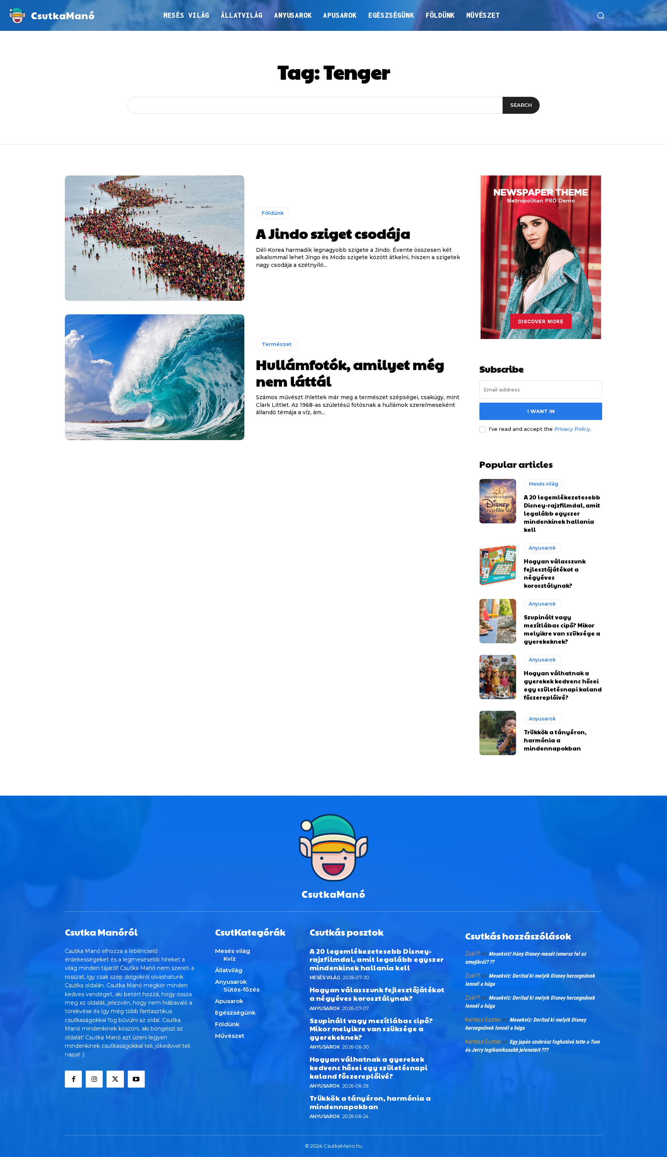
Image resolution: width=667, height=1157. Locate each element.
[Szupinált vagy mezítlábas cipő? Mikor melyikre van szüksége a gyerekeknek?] (497, 621)
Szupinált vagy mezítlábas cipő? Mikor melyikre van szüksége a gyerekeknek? (562, 629)
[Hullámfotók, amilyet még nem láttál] (154, 377)
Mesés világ (543, 484)
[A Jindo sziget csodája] (154, 238)
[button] (600, 15)
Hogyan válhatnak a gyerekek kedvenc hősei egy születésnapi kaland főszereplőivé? (563, 685)
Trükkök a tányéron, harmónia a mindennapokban (555, 740)
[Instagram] (94, 1079)
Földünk (273, 213)
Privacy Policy (572, 429)
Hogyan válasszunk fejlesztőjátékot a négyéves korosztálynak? (377, 994)
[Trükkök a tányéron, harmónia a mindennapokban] (497, 733)
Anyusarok (542, 548)
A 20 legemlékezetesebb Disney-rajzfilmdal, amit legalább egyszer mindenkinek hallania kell (562, 513)
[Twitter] (115, 1079)
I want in (541, 411)
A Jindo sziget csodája (333, 233)
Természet (276, 344)
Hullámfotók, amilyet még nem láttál (350, 372)
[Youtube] (136, 1079)
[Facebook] (73, 1079)
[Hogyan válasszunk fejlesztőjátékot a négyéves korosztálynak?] (497, 565)
